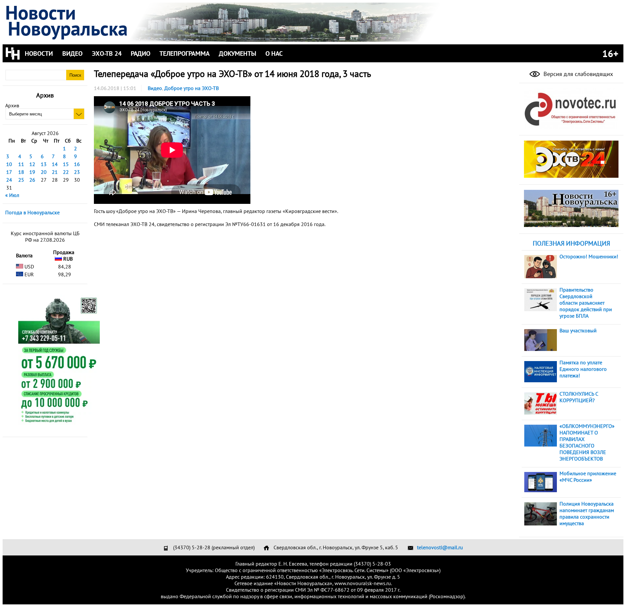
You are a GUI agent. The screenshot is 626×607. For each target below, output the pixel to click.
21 (55, 172)
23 (77, 172)
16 (77, 164)
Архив (12, 105)
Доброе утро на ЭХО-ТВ (191, 88)
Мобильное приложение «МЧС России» (587, 476)
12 (32, 164)
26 (32, 179)
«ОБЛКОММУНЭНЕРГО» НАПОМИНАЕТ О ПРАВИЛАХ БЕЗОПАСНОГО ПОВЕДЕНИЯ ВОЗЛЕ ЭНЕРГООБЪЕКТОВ (587, 442)
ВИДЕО (72, 53)
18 (21, 172)
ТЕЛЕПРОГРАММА (184, 53)
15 (66, 164)
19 (32, 172)
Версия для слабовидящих (577, 74)
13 (44, 164)
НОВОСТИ (39, 53)
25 (21, 179)
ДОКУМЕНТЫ (237, 53)
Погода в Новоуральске (32, 212)
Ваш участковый (578, 330)
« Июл (12, 195)
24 (9, 179)
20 (44, 172)
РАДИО (140, 53)
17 (9, 172)
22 (66, 172)
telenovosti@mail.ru (440, 547)
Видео (155, 88)
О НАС (274, 53)
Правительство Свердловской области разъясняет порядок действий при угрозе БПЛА (585, 302)
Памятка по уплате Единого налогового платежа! (583, 369)
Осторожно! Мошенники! (588, 256)
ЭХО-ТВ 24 (107, 53)
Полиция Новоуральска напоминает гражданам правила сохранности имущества (586, 513)
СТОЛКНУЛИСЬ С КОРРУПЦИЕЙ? (578, 396)
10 (9, 164)
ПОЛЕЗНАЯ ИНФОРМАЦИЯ (571, 243)
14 (55, 164)
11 (21, 164)
